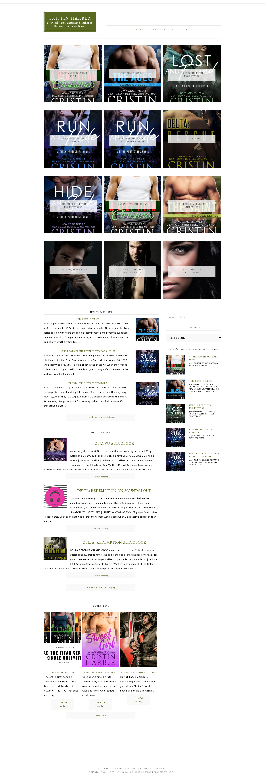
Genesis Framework (141, 772)
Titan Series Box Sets (62, 672)
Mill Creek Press (129, 768)
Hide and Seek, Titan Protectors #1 (88, 383)
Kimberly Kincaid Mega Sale (138, 672)
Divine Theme (118, 772)
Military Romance (208, 386)
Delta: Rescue (192, 138)
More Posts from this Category (101, 417)
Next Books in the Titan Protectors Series (88, 351)
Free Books (202, 363)
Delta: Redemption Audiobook (114, 542)
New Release (195, 389)
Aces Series (202, 384)
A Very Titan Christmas (132, 204)
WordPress (160, 772)
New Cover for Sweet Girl (100, 672)
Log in (172, 772)
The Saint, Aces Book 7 (73, 269)
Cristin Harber (69, 18)
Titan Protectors (197, 438)
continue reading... (101, 476)
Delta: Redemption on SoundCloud (114, 490)
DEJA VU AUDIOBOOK (114, 443)
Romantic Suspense (198, 365)
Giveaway (213, 363)
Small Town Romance (209, 462)
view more (101, 715)
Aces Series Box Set (132, 73)
